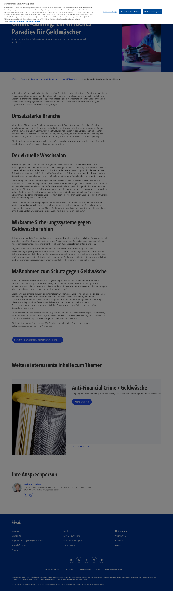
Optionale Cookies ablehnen (130, 11)
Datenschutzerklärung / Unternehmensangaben (24, 21)
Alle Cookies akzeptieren (152, 11)
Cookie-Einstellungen (110, 11)
